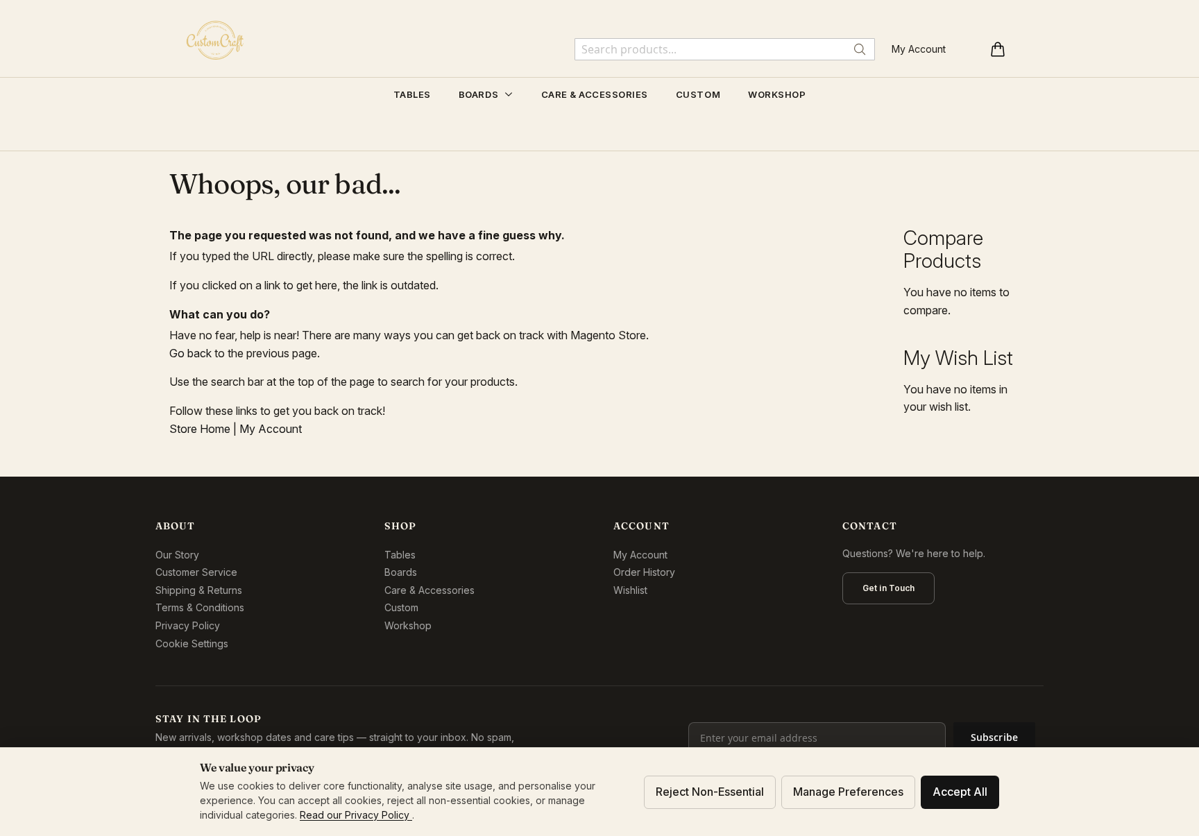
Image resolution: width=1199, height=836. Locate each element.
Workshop (408, 625)
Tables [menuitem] (412, 94)
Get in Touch (888, 588)
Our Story (177, 555)
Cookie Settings (191, 643)
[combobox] (725, 49)
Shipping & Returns (198, 590)
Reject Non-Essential (710, 792)
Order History (644, 572)
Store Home (199, 429)
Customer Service (196, 572)
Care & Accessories (429, 590)
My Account (919, 49)
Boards (400, 572)
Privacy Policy (187, 625)
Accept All (960, 792)
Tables (400, 555)
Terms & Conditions (199, 607)
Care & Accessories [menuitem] (594, 94)
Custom (401, 607)
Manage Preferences (848, 792)
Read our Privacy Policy (356, 815)
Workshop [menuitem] (777, 94)
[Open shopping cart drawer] (998, 49)
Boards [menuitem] (480, 94)
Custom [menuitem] (698, 94)
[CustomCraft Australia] (215, 40)
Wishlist (630, 590)
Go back (190, 353)
